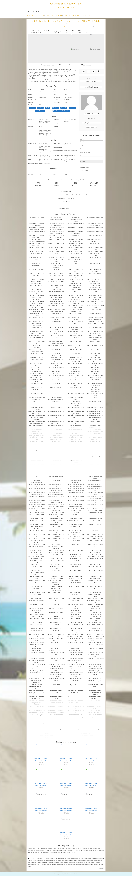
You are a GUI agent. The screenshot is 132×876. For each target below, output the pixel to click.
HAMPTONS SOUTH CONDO (56, 426)
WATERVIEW (56, 721)
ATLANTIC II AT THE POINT (95, 279)
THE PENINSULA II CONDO (56, 612)
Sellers (41, 15)
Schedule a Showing (91, 87)
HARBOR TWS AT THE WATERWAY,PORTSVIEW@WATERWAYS (37, 444)
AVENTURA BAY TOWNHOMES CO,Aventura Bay (36, 291)
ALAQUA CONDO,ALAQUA (36, 269)
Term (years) (83, 159)
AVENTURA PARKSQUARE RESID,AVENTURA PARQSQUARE (36, 323)
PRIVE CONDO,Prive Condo (95, 570)
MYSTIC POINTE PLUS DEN (37, 496)
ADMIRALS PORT (95, 243)
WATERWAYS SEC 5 (95, 725)
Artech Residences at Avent (95, 273)
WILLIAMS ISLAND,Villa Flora (75, 729)
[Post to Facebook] (88, 71)
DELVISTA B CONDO (37, 393)
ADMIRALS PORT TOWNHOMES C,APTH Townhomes (56, 265)
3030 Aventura (75, 235)
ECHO (95, 398)
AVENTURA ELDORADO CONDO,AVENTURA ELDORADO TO (76, 297)
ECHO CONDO (56, 402)
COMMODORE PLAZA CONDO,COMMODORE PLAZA (56, 359)
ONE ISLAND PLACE (95, 524)
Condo (65, 180)
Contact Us (86, 15)
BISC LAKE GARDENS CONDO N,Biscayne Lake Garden (95, 337)
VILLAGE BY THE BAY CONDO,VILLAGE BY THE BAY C (95, 717)
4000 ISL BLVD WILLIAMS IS (56, 239)
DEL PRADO (95, 379)
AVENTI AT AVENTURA (36, 285)
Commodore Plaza (75, 353)
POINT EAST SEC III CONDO (95, 558)
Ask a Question (91, 81)
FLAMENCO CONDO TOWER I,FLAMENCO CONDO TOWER (37, 418)
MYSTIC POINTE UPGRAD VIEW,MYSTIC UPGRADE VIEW (56, 514)
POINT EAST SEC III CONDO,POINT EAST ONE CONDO (56, 566)
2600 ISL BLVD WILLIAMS (75, 227)
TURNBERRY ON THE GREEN (95, 658)
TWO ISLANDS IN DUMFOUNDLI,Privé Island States (36, 687)
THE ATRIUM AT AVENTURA (76, 586)
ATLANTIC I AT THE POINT (56, 279)
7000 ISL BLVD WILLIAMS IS (56, 243)
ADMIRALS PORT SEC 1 (95, 257)
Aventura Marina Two (56, 313)
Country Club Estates (75, 379)
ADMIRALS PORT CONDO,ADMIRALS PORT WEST (75, 259)
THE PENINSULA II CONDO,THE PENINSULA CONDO (95, 618)
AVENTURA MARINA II (95, 309)
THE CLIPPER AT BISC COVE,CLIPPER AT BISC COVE (95, 594)
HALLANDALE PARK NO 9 (36, 426)
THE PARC (56, 604)
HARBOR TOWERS (95, 434)
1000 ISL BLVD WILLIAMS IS (95, 217)
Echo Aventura (36, 402)
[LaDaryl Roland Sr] (91, 109)
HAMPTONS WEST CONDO (75, 430)
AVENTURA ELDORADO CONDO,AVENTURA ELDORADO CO (56, 297)
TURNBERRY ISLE (56, 642)
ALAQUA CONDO (95, 263)
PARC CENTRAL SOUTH (75, 544)
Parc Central (95, 530)
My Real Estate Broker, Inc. (66, 3)
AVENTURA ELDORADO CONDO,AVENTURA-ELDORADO (95, 297)
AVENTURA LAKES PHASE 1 (56, 305)
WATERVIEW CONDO (76, 721)
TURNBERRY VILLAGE (36, 673)
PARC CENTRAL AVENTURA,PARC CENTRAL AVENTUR (56, 546)
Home (29, 15)
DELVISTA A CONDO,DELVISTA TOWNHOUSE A (95, 389)
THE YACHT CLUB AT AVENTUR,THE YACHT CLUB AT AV (95, 624)
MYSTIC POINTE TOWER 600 (95, 504)
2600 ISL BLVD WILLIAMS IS (95, 227)
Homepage (62, 26)
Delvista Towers (56, 393)
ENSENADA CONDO (56, 408)
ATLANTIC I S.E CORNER (37, 279)
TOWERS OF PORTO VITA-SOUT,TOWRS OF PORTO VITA (36, 644)
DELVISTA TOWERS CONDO (76, 393)
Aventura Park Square (95, 313)
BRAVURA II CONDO (37, 353)
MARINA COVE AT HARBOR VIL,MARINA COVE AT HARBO (76, 460)
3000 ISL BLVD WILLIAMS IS (95, 231)
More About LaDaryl (91, 127)
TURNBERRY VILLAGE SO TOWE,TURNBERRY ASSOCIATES (36, 681)
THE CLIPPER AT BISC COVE (56, 592)
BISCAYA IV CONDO (95, 341)
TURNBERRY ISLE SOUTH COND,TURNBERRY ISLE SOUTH (95, 654)
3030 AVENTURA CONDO (95, 235)
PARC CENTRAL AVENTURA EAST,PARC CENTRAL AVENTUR (37, 540)
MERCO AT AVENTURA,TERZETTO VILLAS (95, 476)
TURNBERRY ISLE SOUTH (36, 652)
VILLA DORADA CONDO (37, 707)
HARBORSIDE (56, 442)
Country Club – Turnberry (56, 379)
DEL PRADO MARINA (56, 383)
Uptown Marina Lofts (75, 685)
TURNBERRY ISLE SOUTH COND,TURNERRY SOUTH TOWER (36, 660)
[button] (34, 65)
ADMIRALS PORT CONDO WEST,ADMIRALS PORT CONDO (95, 253)
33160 (67, 208)
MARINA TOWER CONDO (36, 464)
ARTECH (56, 269)
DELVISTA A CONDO (76, 387)
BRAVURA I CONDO (95, 349)
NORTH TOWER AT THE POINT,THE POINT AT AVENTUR (36, 526)
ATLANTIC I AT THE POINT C (76, 279)
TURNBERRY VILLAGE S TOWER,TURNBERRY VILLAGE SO (76, 675)
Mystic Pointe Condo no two (76, 492)
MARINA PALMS (95, 458)
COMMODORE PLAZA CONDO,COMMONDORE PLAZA (95, 359)
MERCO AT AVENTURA (75, 474)
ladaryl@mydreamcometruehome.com (91, 123)
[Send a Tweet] (93, 71)
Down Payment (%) (85, 152)
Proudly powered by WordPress (62, 874)
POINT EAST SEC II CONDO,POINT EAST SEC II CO (37, 560)
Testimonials (76, 15)
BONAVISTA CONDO (76, 349)
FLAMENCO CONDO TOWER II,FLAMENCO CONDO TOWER (95, 418)
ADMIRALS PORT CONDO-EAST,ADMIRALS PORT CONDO (56, 259)
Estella (76, 874)
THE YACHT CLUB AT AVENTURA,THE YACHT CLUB (76, 630)
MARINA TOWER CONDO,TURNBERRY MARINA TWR (56, 466)
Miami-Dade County (71, 205)
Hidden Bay (56, 448)
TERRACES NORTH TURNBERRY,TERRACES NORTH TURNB (56, 588)
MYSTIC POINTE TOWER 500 (76, 500)
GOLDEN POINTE (95, 422)
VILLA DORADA (95, 701)
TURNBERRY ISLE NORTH (95, 648)
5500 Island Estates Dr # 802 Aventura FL (76, 195)
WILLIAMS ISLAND (36, 729)
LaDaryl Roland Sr (91, 114)
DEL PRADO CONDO (37, 383)
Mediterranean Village (95, 470)
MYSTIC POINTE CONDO (95, 480)
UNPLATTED (56, 685)
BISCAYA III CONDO (75, 341)
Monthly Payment (84, 167)
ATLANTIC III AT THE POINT (56, 281)
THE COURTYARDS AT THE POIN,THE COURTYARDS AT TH (95, 600)
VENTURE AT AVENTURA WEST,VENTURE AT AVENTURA (36, 703)
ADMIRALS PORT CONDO (36, 247)
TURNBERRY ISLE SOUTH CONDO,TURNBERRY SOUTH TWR (75, 660)
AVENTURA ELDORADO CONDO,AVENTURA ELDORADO (37, 297)
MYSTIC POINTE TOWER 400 (56, 496)
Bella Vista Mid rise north (95, 327)
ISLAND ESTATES (95, 448)
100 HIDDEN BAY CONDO (36, 217)
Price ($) (82, 139)
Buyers (34, 15)
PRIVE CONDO (70, 198)
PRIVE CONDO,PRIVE (76, 570)
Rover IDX (101, 868)
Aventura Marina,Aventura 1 (76, 313)
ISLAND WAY (36, 454)
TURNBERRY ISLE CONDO (75, 642)
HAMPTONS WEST (56, 430)
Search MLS (50, 15)
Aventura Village (56, 321)
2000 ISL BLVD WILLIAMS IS (76, 223)
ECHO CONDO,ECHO (95, 402)
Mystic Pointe (56, 480)
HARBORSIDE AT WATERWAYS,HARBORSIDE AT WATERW (37, 450)
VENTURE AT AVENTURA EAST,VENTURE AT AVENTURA (95, 693)
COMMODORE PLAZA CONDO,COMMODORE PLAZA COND (75, 359)
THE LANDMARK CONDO (36, 604)
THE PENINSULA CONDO (56, 608)
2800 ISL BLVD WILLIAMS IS (37, 231)
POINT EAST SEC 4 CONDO (75, 550)
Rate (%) (82, 145)
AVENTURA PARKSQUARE (36, 317)
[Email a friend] (83, 71)
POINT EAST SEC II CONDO (56, 554)
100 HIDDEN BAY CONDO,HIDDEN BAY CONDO (76, 219)
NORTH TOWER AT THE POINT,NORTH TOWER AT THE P (56, 520)
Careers (67, 15)
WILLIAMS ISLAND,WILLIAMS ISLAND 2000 (46, 735)
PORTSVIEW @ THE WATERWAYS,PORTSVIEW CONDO (36, 572)
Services (59, 15)
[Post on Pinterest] (98, 71)
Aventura (70, 180)
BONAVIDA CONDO (56, 349)
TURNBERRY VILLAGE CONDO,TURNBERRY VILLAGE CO (56, 675)
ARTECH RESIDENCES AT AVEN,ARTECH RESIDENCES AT (76, 275)
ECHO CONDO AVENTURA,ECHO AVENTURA (76, 404)
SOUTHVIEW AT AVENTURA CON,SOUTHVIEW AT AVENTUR (56, 582)
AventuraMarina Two (36, 327)
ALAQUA (75, 263)
